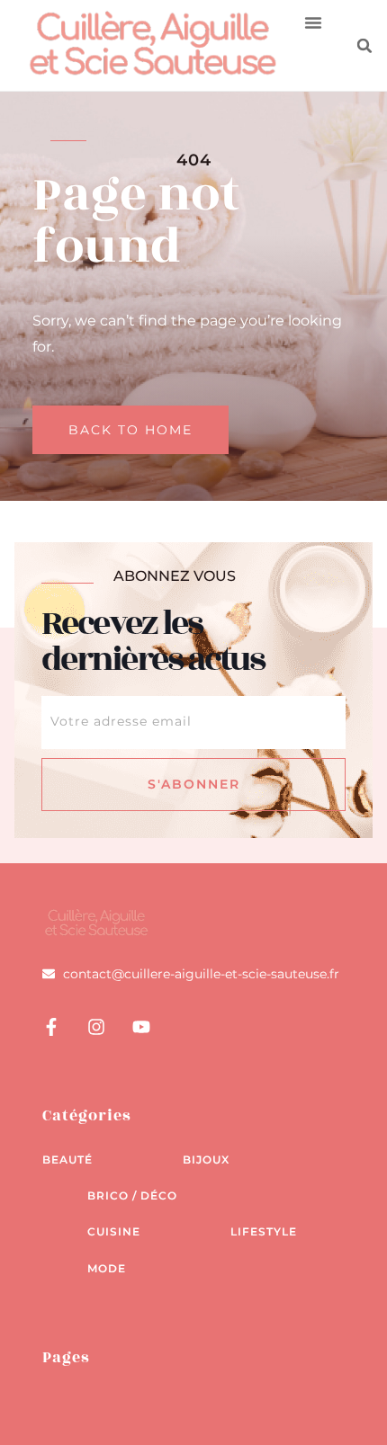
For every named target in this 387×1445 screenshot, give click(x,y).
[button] (313, 22)
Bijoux (206, 1159)
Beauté (67, 1159)
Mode (106, 1268)
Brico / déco (132, 1195)
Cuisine (113, 1231)
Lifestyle (263, 1231)
